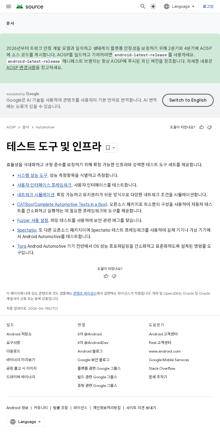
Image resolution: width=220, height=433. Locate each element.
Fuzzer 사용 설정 (32, 220)
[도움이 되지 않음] (210, 127)
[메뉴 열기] (8, 6)
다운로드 (13, 351)
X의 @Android (90, 334)
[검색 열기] (143, 6)
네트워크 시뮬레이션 (35, 195)
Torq (21, 246)
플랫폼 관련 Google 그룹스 (99, 368)
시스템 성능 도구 (32, 175)
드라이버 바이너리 (20, 377)
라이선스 (80, 408)
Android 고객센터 (163, 334)
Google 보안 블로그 (93, 359)
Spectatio (26, 230)
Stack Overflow (162, 368)
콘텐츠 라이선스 (85, 293)
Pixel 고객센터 (160, 342)
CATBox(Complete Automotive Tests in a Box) (62, 204)
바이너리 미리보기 (20, 359)
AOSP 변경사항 (21, 68)
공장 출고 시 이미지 (21, 368)
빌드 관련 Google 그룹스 (97, 377)
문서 (10, 23)
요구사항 (13, 342)
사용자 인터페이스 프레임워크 (44, 185)
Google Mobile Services (169, 359)
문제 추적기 (158, 377)
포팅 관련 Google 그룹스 (97, 385)
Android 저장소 (19, 334)
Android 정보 (17, 408)
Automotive (45, 127)
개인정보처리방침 (107, 408)
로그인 (208, 6)
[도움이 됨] (201, 127)
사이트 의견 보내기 (141, 408)
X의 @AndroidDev (93, 342)
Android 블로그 (90, 351)
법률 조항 (60, 408)
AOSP (11, 127)
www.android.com (165, 351)
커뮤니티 (41, 408)
